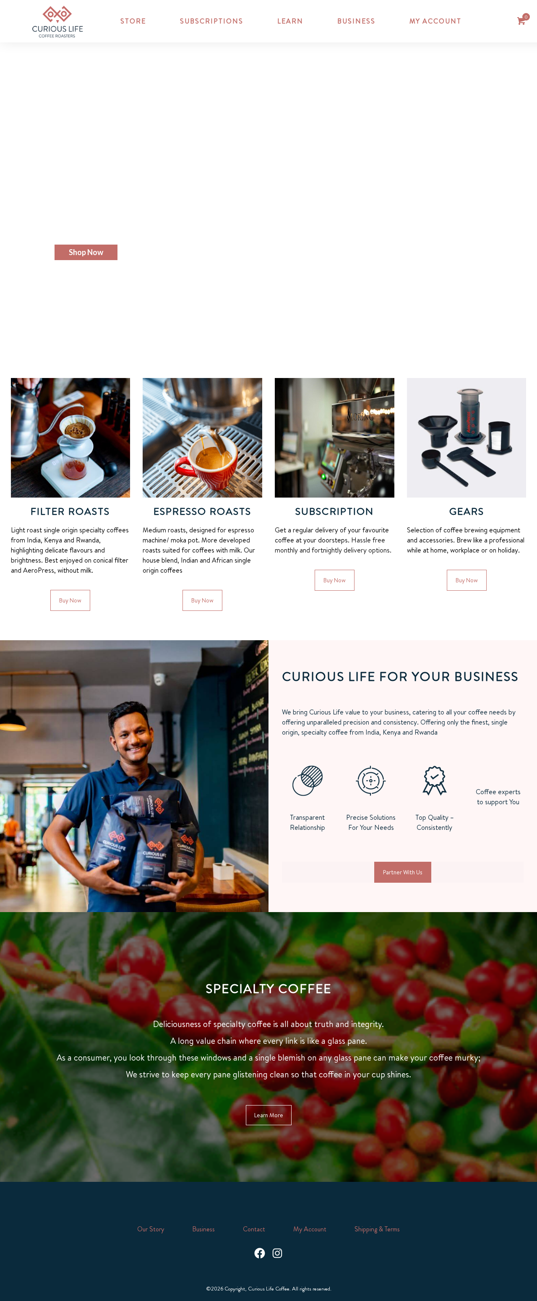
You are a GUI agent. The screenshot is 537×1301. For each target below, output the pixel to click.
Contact (254, 1229)
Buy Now (70, 600)
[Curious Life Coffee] (57, 21)
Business (203, 1229)
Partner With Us (402, 872)
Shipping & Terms (377, 1229)
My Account (309, 1229)
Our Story (150, 1229)
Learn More (268, 1115)
